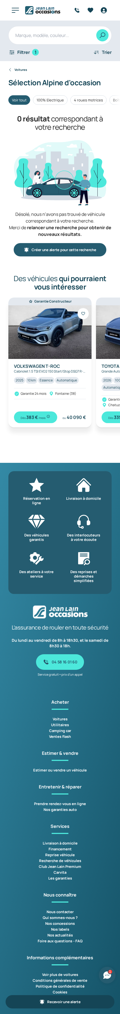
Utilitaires (60, 724)
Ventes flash (60, 736)
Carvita (60, 872)
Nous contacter (60, 911)
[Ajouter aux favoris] (83, 313)
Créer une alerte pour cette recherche (64, 249)
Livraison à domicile (60, 843)
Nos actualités (60, 935)
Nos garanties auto (60, 809)
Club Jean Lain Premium (60, 866)
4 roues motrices (88, 100)
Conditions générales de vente (60, 980)
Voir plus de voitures (60, 974)
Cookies (60, 992)
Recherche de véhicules (60, 860)
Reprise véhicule (60, 854)
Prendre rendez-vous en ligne (60, 803)
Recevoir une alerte (63, 1001)
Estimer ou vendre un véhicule (60, 770)
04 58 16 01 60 (64, 662)
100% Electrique (50, 100)
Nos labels (60, 929)
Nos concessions (60, 923)
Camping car (60, 730)
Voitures (60, 718)
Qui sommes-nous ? (60, 917)
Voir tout (19, 100)
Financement (60, 848)
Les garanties (60, 878)
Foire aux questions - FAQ (60, 940)
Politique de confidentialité (60, 986)
